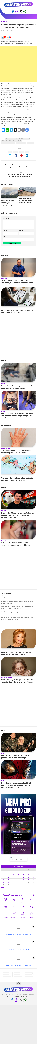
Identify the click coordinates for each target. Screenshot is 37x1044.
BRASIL (3, 383)
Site (4, 236)
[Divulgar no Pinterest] (21, 154)
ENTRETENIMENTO (6, 650)
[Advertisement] (18, 64)
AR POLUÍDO (9, 138)
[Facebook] (13, 11)
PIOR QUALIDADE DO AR (8, 141)
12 (18, 877)
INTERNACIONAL (6, 448)
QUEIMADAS (30, 143)
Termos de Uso (25, 996)
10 (8, 877)
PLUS (2, 753)
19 (18, 880)
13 (23, 877)
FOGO (15, 138)
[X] (20, 11)
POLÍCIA (3, 511)
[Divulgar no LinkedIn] (27, 154)
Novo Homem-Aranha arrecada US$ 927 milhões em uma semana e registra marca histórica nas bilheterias (16, 785)
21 (28, 880)
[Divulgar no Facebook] (15, 154)
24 (8, 882)
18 (13, 880)
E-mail (21, 230)
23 (4, 882)
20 (23, 880)
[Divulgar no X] (10, 154)
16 (4, 880)
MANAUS (4, 21)
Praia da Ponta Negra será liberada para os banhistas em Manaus (25, 200)
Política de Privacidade (13, 996)
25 (13, 882)
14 (28, 877)
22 (33, 880)
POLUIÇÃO (18, 141)
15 (33, 877)
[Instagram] (16, 11)
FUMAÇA (21, 138)
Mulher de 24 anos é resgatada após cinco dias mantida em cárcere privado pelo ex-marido (17, 416)
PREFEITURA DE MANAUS (8, 143)
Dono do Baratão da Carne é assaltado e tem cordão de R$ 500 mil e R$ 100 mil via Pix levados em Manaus (17, 515)
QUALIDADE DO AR (21, 143)
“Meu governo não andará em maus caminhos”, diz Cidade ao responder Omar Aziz (17, 283)
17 (8, 880)
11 (13, 877)
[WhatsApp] (24, 11)
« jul (2, 887)
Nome (5, 230)
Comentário (7, 218)
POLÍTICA (4, 278)
